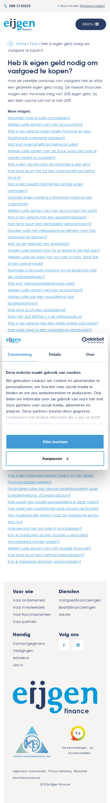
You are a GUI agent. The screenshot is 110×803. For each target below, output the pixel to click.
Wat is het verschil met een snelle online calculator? (53, 323)
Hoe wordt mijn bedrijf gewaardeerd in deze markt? (53, 502)
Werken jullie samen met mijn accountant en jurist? (52, 210)
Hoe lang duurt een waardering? (37, 310)
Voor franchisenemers (31, 614)
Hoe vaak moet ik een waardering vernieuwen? (50, 330)
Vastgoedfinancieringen (78, 600)
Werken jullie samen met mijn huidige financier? (49, 548)
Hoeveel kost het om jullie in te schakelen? (45, 528)
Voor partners (24, 621)
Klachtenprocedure (26, 777)
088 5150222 (20, 6)
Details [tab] (55, 354)
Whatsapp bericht (92, 5)
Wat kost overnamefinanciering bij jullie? (43, 144)
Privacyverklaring (59, 771)
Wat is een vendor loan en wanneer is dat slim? (49, 164)
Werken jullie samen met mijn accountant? (45, 124)
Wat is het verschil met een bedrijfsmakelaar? (47, 217)
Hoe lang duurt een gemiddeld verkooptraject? (50, 224)
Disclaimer (80, 771)
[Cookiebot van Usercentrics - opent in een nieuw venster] (81, 340)
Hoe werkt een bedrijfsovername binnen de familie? (53, 508)
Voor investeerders (29, 607)
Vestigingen (23, 650)
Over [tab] (90, 354)
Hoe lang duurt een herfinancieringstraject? (46, 555)
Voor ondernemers (29, 600)
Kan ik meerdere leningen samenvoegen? (44, 561)
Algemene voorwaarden (29, 771)
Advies (64, 614)
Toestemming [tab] (19, 354)
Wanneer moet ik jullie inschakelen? (39, 118)
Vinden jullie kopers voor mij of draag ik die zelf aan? (54, 250)
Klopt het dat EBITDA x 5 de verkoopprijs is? (45, 316)
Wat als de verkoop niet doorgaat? (38, 243)
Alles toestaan (55, 442)
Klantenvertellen (79, 753)
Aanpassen (52, 458)
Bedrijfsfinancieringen (77, 607)
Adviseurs (21, 658)
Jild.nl (18, 665)
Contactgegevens (29, 643)
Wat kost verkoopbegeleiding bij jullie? (41, 283)
